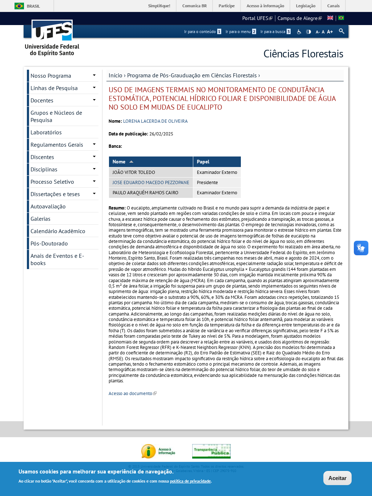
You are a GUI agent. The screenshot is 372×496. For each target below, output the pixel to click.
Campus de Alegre (300, 18)
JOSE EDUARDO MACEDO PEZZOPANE (151, 182)
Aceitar (337, 478)
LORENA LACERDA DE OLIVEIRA (155, 121)
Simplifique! (159, 5)
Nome (119, 161)
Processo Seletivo (52, 181)
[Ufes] (52, 35)
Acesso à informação (265, 5)
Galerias (40, 218)
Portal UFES (257, 18)
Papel (203, 161)
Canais (333, 5)
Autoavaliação (48, 206)
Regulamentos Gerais (57, 144)
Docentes (42, 100)
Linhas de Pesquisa (54, 88)
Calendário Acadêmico (58, 231)
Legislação (305, 5)
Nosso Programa (51, 75)
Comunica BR (194, 5)
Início (115, 75)
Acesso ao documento (133, 393)
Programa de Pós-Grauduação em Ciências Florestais (192, 75)
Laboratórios (46, 132)
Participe (227, 5)
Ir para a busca (275, 31)
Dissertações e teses (55, 194)
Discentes (42, 156)
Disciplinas (44, 169)
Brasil (33, 6)
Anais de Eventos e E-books (57, 259)
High (308, 31)
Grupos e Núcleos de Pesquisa (56, 116)
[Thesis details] (330, 18)
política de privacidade (190, 481)
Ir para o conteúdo (202, 31)
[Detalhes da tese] (341, 18)
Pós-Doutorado (49, 243)
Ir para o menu (240, 31)
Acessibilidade (300, 31)
